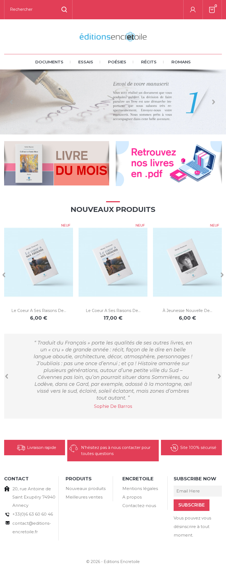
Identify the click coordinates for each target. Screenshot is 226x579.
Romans (181, 61)
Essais (85, 61)
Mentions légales (140, 488)
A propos (132, 497)
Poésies (117, 61)
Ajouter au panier (33, 290)
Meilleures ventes (84, 497)
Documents (49, 61)
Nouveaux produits (86, 488)
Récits (149, 61)
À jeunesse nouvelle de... (187, 310)
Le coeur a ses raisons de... (38, 310)
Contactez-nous (139, 505)
